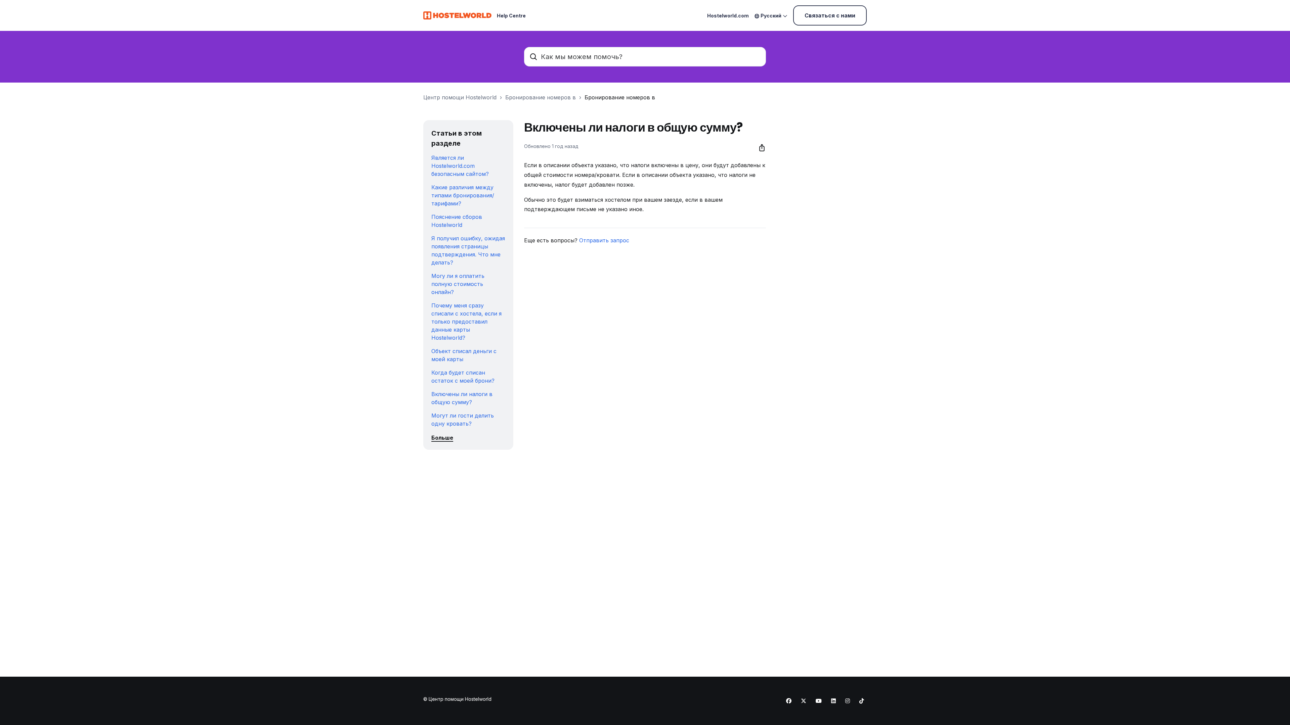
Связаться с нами (830, 15)
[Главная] (457, 15)
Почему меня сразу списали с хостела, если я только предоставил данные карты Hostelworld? (466, 321)
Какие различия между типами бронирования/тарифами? (462, 195)
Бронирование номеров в (540, 97)
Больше (442, 437)
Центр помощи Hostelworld (460, 97)
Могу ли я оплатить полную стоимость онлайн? (457, 284)
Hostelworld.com (728, 15)
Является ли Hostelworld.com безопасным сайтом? (460, 165)
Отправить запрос (604, 240)
